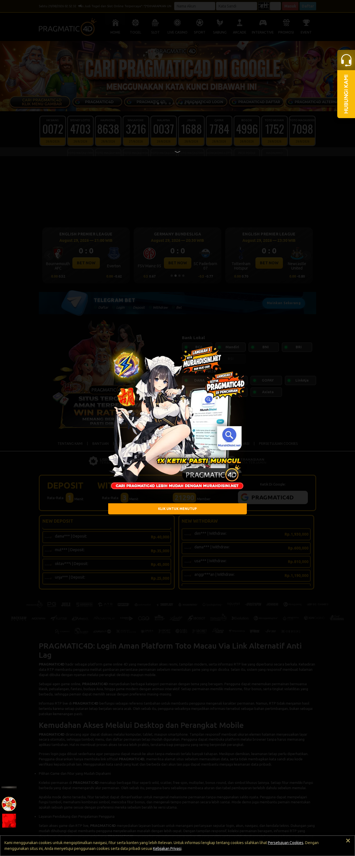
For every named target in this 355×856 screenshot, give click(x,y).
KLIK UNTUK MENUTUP (177, 508)
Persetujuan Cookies (285, 842)
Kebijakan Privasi (167, 848)
